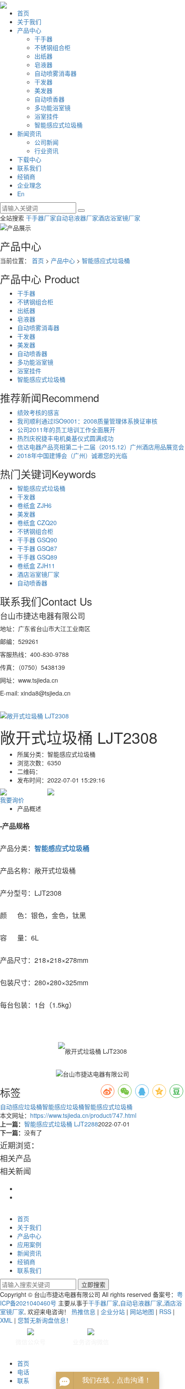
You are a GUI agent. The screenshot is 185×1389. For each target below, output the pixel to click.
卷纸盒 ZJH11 (36, 565)
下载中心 (29, 159)
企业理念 (29, 185)
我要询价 (12, 799)
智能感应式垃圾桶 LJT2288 (61, 1124)
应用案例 (29, 1244)
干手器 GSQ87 (37, 548)
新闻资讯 (29, 133)
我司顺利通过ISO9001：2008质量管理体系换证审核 (87, 421)
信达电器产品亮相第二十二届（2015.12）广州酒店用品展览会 (100, 446)
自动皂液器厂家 (77, 217)
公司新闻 (46, 142)
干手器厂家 (41, 217)
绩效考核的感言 (38, 412)
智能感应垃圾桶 (63, 1106)
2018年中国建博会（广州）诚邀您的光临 (72, 455)
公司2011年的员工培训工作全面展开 (66, 429)
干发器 (43, 81)
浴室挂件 (46, 116)
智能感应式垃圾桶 (58, 125)
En (21, 193)
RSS (165, 1311)
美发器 (43, 90)
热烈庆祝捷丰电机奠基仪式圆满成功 (65, 438)
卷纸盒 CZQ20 (37, 522)
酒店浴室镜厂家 (119, 217)
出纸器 (43, 56)
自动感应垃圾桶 (21, 1106)
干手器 (43, 38)
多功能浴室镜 (52, 107)
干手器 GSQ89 (37, 557)
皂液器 (43, 64)
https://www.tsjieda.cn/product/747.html (83, 1115)
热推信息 (83, 1311)
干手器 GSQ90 (37, 539)
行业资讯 (46, 150)
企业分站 (113, 1311)
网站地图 (142, 1311)
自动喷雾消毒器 (55, 73)
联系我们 (29, 168)
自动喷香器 (49, 99)
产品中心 (29, 30)
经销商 (26, 176)
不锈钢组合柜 (52, 47)
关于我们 (29, 21)
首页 (23, 13)
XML (6, 1320)
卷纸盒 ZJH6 (34, 505)
